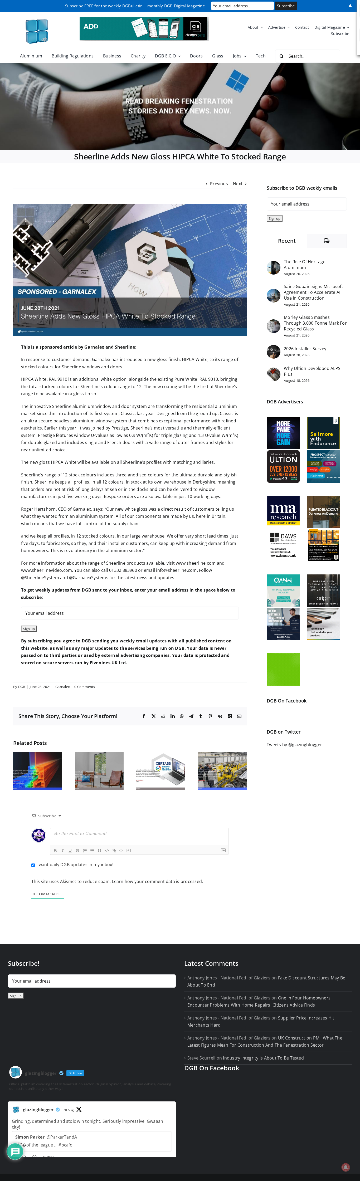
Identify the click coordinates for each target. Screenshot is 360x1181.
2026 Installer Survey (305, 349)
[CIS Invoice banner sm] (144, 19)
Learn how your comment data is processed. (157, 881)
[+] (129, 850)
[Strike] (77, 850)
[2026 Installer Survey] (273, 348)
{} (121, 850)
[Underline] (70, 850)
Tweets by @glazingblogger (294, 745)
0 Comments (84, 686)
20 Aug (68, 1110)
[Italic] (62, 850)
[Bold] (55, 850)
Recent (286, 240)
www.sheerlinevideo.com (46, 570)
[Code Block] (107, 850)
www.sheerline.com (196, 563)
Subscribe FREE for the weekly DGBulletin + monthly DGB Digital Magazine (135, 5)
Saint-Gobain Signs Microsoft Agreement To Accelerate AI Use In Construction (313, 292)
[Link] (114, 850)
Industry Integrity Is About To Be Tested (263, 1058)
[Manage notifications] (346, 1167)
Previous (219, 184)
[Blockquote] (99, 850)
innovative (40, 406)
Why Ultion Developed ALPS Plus (312, 371)
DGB (21, 686)
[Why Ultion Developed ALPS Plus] (273, 371)
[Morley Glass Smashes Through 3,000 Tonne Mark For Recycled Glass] (273, 323)
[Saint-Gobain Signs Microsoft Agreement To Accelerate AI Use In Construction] (273, 292)
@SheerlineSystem (40, 577)
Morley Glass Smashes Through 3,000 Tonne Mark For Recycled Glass (315, 323)
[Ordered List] (85, 850)
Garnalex (62, 686)
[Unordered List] (92, 850)
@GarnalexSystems (88, 577)
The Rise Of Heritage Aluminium (304, 264)
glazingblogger (38, 1109)
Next (237, 184)
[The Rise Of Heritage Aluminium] (273, 264)
